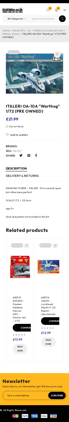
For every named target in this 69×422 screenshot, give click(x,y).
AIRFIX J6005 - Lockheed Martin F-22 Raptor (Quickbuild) (48, 306)
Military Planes (11, 33)
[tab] (16, 169)
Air (29, 30)
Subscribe (57, 395)
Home (6, 30)
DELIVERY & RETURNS (22, 176)
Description (16, 168)
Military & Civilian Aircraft (48, 30)
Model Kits (19, 30)
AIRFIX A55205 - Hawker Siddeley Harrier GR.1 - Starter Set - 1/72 (19, 309)
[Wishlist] (17, 135)
